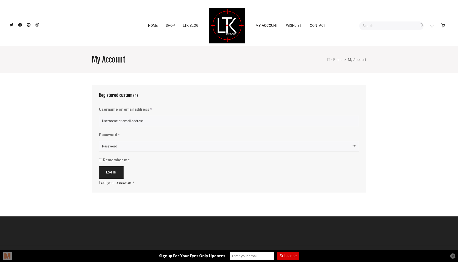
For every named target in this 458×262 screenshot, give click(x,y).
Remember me (116, 160)
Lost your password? (116, 182)
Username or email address (125, 109)
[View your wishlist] (432, 25)
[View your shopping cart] (444, 25)
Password (109, 134)
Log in (111, 172)
